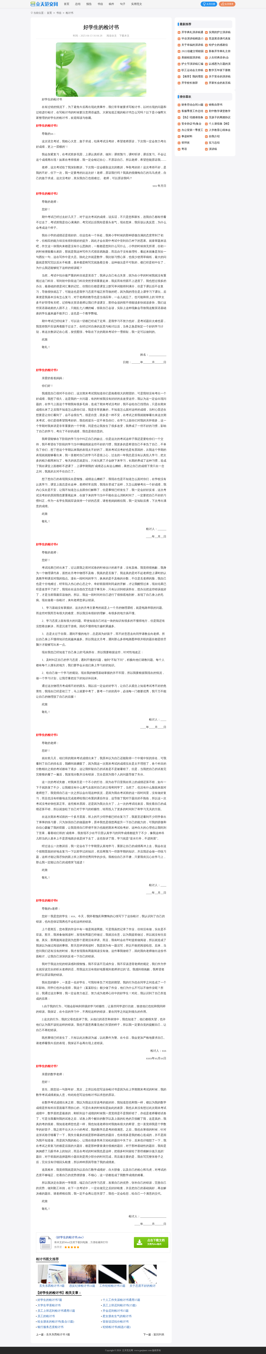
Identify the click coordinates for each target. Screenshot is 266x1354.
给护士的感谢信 (218, 44)
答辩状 (185, 142)
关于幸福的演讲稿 (192, 44)
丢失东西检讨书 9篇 (58, 1334)
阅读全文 (112, 35)
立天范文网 (127, 1350)
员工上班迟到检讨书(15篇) (119, 1305)
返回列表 (158, 1334)
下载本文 (124, 35)
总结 (78, 4)
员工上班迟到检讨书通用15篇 (56, 1310)
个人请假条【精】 (220, 123)
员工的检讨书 (46, 1316)
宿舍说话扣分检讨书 (116, 1321)
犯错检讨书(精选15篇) (116, 1327)
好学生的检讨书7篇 (49, 1299)
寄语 (184, 149)
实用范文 (136, 4)
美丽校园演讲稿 (190, 57)
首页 (66, 4)
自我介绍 (214, 136)
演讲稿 (213, 149)
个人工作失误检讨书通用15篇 (121, 1299)
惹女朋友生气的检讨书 (117, 1316)
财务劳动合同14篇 (192, 104)
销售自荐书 (215, 104)
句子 (122, 4)
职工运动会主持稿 (192, 70)
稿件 (111, 4)
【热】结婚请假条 (192, 117)
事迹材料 (186, 136)
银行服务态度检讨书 (50, 1327)
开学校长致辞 (189, 82)
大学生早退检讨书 (49, 1305)
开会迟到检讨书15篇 (116, 1310)
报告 (89, 4)
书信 (100, 4)
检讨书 (69, 13)
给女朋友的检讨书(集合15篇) (55, 1321)
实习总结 (214, 142)
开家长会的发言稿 (220, 82)
